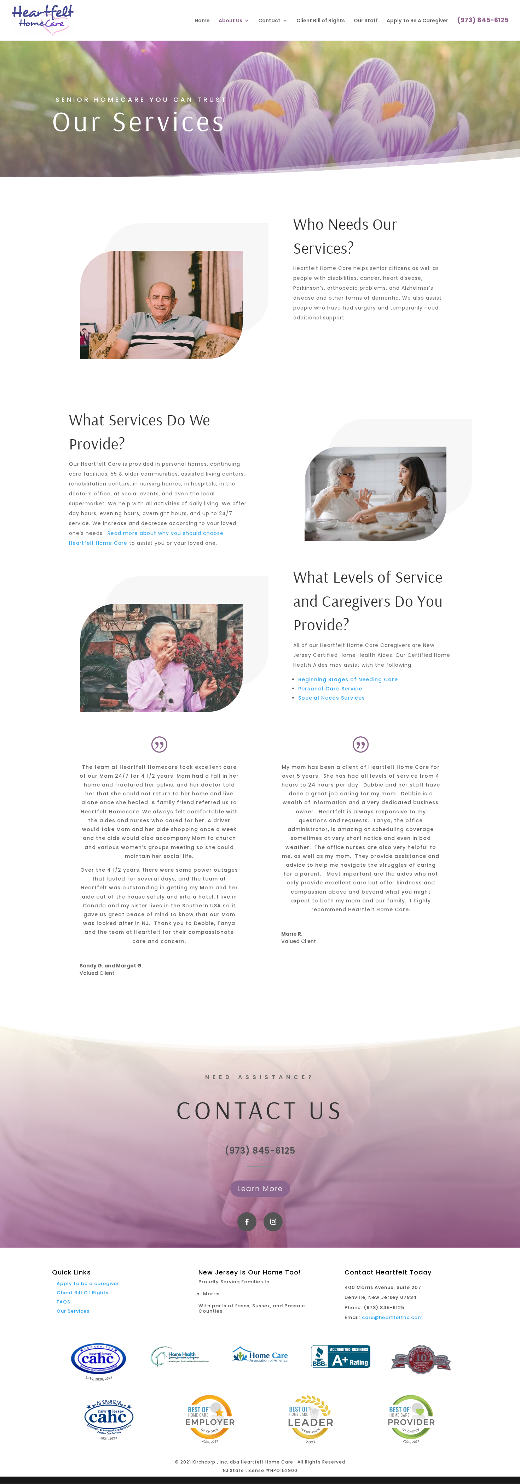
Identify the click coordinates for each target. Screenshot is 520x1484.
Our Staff (366, 21)
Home (202, 21)
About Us (230, 21)
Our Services (73, 1311)
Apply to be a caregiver (88, 1283)
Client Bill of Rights (320, 21)
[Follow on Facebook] (246, 1221)
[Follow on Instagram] (273, 1221)
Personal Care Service (330, 688)
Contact (269, 21)
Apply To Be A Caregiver (417, 21)
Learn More (260, 1189)
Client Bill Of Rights (83, 1292)
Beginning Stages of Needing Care (348, 679)
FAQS (63, 1301)
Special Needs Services (331, 697)
